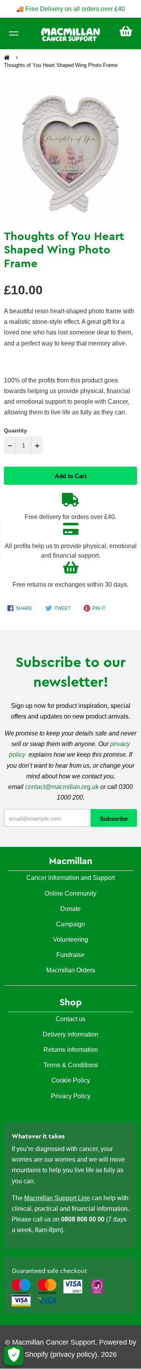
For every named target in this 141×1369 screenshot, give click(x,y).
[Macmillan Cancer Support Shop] (70, 33)
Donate (70, 908)
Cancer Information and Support (70, 877)
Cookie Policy (70, 1080)
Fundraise (70, 954)
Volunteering (70, 939)
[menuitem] (126, 31)
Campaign (70, 924)
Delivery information (70, 1034)
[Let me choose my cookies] (14, 1355)
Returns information (70, 1049)
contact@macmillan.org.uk (62, 786)
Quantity (15, 430)
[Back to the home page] (7, 58)
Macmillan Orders (70, 970)
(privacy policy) (73, 1354)
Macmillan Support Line (57, 1198)
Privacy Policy (70, 1096)
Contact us (70, 1019)
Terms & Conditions (70, 1065)
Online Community (70, 893)
